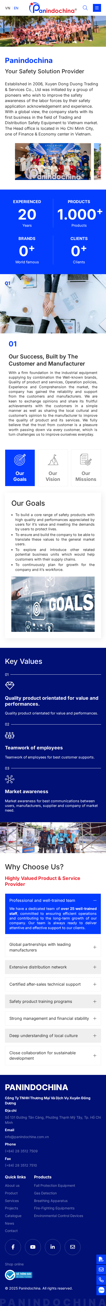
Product (11, 1193)
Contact (11, 1231)
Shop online (14, 1264)
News (9, 1223)
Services (12, 1201)
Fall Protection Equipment (54, 1185)
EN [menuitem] (16, 8)
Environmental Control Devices (58, 1216)
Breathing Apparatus (51, 1201)
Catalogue (13, 1216)
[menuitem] (7, 8)
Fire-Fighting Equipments (54, 1208)
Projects (11, 1208)
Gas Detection (45, 1193)
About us (12, 1185)
